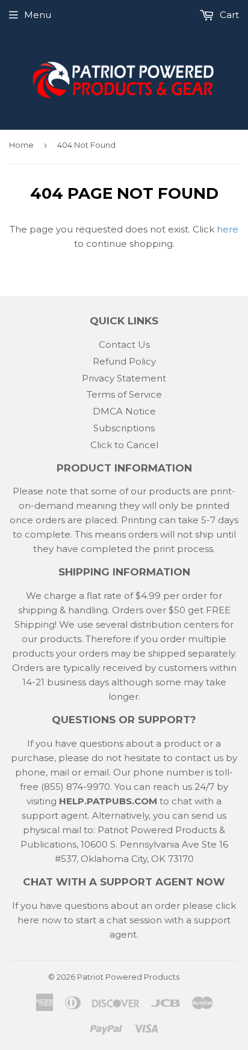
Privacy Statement (124, 378)
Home (21, 145)
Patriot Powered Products (128, 977)
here (227, 229)
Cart (228, 14)
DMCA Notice (124, 411)
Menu (37, 14)
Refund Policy (124, 361)
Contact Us (124, 344)
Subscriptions (124, 428)
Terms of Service (124, 394)
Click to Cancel (124, 445)
